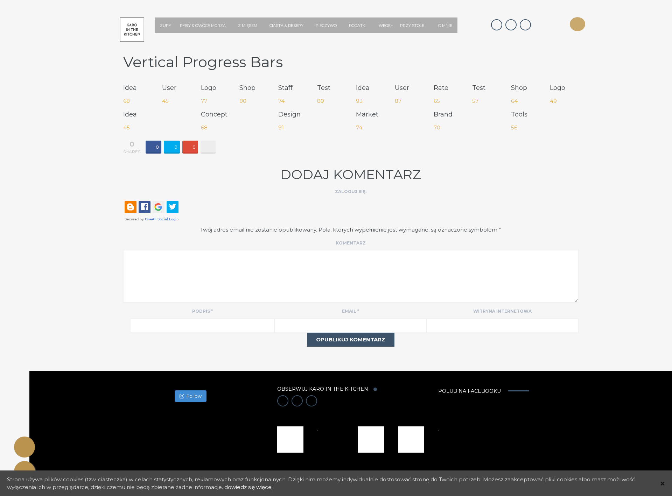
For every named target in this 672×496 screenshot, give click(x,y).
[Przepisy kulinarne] (290, 439)
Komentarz (351, 243)
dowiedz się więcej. (249, 487)
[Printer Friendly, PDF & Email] (24, 447)
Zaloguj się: (350, 191)
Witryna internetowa (502, 311)
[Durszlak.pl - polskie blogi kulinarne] (371, 439)
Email (350, 311)
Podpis (202, 311)
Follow (194, 396)
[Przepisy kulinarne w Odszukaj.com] (411, 439)
